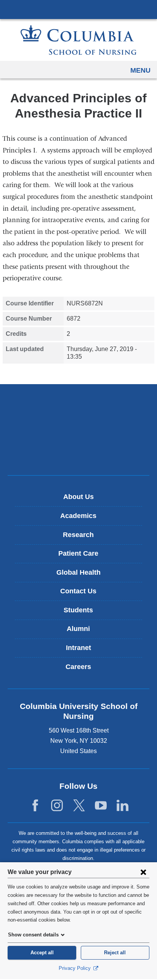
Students (78, 610)
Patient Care (78, 553)
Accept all (42, 952)
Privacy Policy (75, 968)
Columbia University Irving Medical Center (78, 9)
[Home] (78, 40)
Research (78, 535)
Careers (78, 667)
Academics (78, 516)
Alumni (78, 629)
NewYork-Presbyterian (78, 429)
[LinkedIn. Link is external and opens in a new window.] (122, 805)
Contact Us (78, 591)
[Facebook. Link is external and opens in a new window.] (35, 805)
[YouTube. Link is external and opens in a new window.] (101, 805)
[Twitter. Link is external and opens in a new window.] (79, 805)
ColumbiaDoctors (78, 453)
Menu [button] (140, 70)
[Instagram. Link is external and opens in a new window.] (57, 805)
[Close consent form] (143, 872)
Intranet (78, 648)
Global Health (78, 572)
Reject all (115, 952)
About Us (78, 497)
